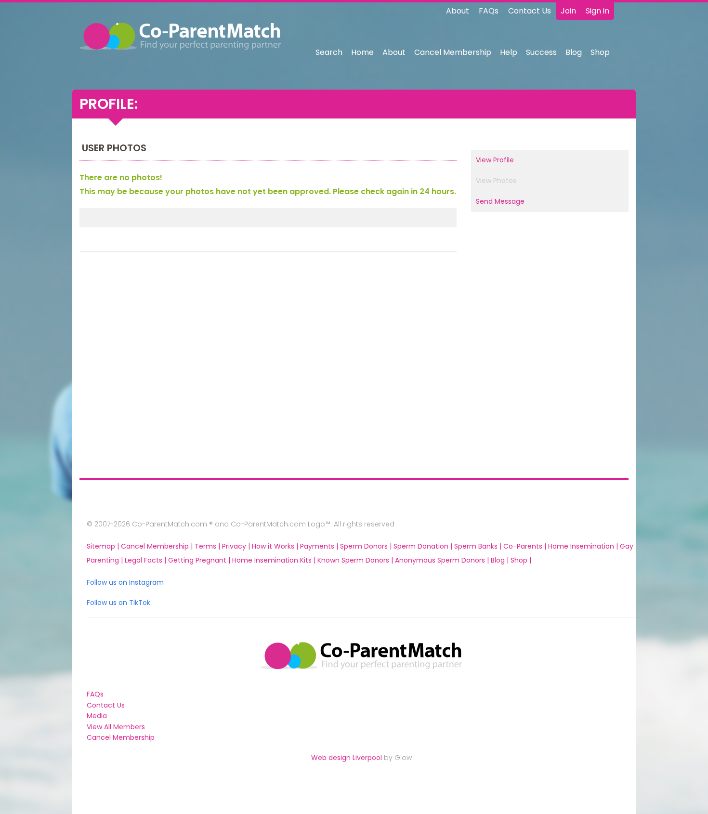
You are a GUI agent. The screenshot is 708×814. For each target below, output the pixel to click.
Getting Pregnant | (200, 560)
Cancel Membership (452, 52)
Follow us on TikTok (118, 602)
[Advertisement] (142, 367)
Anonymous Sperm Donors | (443, 560)
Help (508, 52)
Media (97, 716)
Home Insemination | (584, 546)
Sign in (597, 10)
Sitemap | (104, 546)
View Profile (495, 160)
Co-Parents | (525, 546)
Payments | (320, 546)
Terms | (208, 546)
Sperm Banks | (478, 546)
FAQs (488, 10)
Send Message (500, 201)
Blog (573, 52)
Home (362, 52)
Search (328, 52)
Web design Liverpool (346, 757)
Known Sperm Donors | (356, 560)
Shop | (521, 560)
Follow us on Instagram (125, 582)
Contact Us (529, 10)
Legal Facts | (146, 560)
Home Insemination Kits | (274, 560)
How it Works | (276, 546)
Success (541, 52)
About (457, 10)
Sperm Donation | (423, 546)
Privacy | (237, 546)
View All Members (116, 727)
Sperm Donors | (366, 546)
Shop (600, 52)
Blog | (501, 560)
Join (568, 10)
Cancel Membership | (158, 546)
